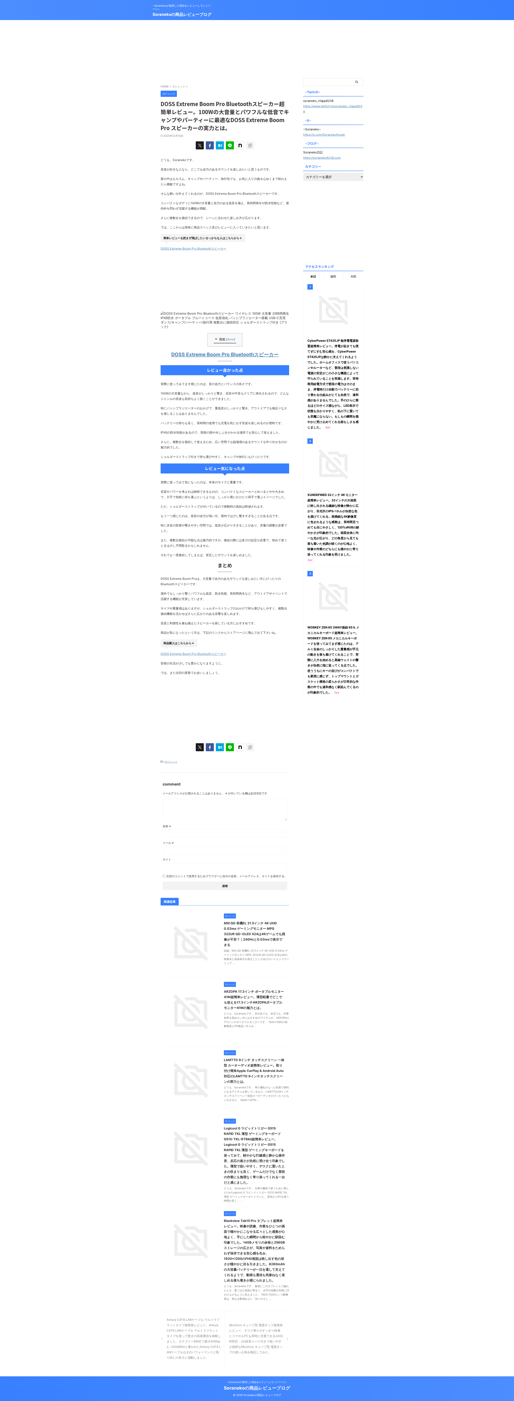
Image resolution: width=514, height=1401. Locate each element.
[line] (230, 145)
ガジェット (170, 761)
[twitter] (200, 145)
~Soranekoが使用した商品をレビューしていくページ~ (257, 1382)
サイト (167, 859)
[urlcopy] (250, 145)
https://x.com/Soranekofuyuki (324, 135)
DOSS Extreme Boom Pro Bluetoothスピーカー (193, 248)
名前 (167, 826)
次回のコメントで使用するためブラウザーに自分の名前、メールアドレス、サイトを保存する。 (226, 876)
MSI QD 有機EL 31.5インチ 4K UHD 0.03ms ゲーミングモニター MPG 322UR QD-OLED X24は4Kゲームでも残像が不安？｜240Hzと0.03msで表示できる (254, 934)
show (230, 339)
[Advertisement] (257, 48)
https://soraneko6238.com (322, 158)
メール (168, 842)
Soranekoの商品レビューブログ (182, 14)
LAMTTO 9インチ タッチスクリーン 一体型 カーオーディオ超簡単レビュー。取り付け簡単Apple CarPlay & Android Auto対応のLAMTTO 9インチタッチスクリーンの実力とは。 (254, 1071)
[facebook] (210, 145)
